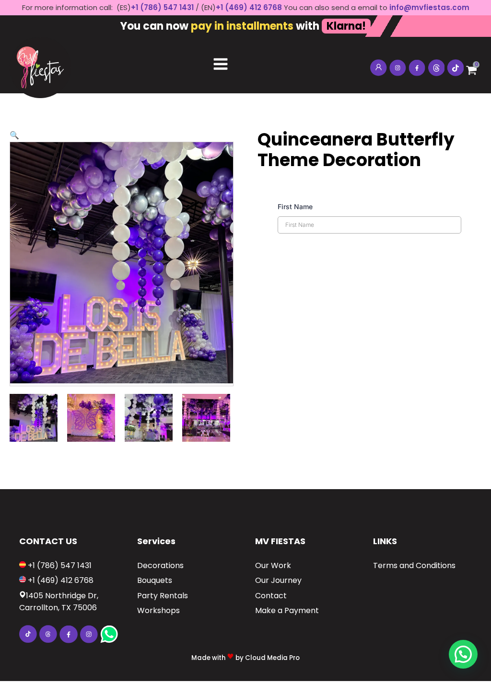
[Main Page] (40, 65)
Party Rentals (162, 595)
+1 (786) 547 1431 (162, 7)
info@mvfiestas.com (429, 7)
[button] (14, 135)
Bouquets (154, 580)
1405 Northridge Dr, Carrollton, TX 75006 (58, 602)
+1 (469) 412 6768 (250, 7)
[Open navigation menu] (221, 65)
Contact (271, 595)
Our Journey (278, 580)
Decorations (160, 565)
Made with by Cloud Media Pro (245, 657)
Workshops (158, 610)
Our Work (273, 565)
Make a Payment (287, 610)
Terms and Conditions (414, 565)
